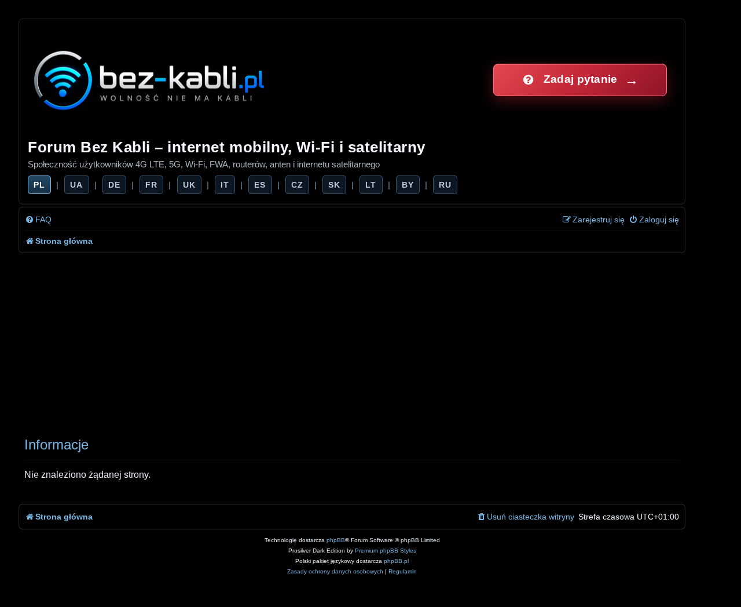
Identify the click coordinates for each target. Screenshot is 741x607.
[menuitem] (38, 220)
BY (408, 184)
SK (334, 184)
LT (370, 184)
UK (189, 184)
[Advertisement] (366, 340)
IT (225, 184)
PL (39, 184)
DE (114, 184)
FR (151, 184)
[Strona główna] (150, 79)
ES (260, 184)
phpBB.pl (396, 561)
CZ (297, 184)
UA (76, 184)
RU (445, 184)
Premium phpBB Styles (385, 550)
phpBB (336, 540)
